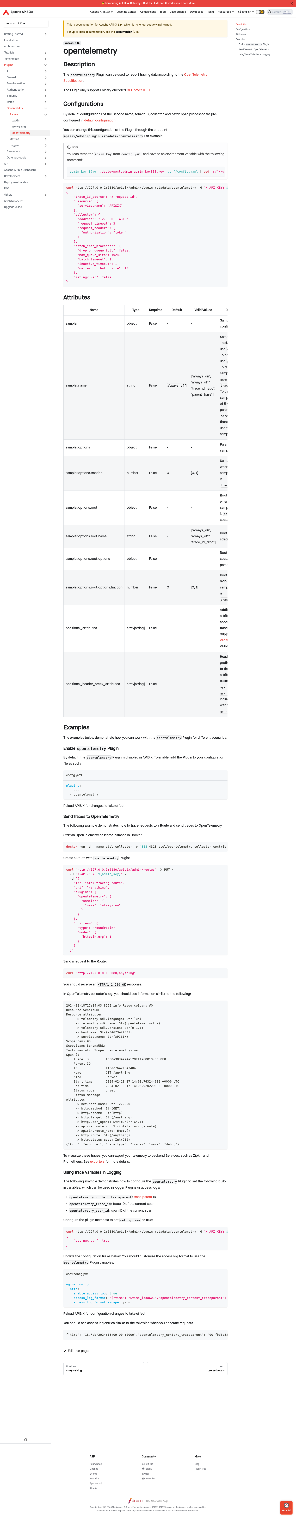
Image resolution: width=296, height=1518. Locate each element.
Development (12, 176)
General (11, 77)
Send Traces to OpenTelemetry (254, 49)
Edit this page (78, 1351)
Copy (219, 170)
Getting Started (13, 34)
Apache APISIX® (100, 12)
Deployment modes (16, 182)
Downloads (196, 12)
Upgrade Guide (13, 207)
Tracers (14, 114)
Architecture (12, 46)
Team (210, 12)
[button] (260, 12)
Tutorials (9, 52)
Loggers (14, 145)
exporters (97, 1162)
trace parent (143, 1197)
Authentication (16, 89)
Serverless (13, 151)
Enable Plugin (254, 44)
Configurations (243, 29)
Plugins (8, 65)
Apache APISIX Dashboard (20, 170)
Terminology (11, 59)
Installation (11, 40)
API (6, 164)
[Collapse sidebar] (25, 1440)
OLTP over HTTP (139, 90)
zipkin (16, 120)
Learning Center (126, 12)
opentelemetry (21, 133)
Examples (240, 39)
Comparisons (148, 12)
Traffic (10, 102)
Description (241, 24)
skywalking (19, 127)
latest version (124, 32)
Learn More (188, 3)
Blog (163, 12)
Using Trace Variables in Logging (254, 54)
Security (12, 96)
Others (8, 194)
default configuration (99, 120)
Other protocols (16, 157)
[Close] (291, 3)
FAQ (6, 188)
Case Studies (178, 12)
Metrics (14, 139)
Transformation (16, 83)
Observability (15, 108)
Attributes (241, 34)
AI (8, 71)
